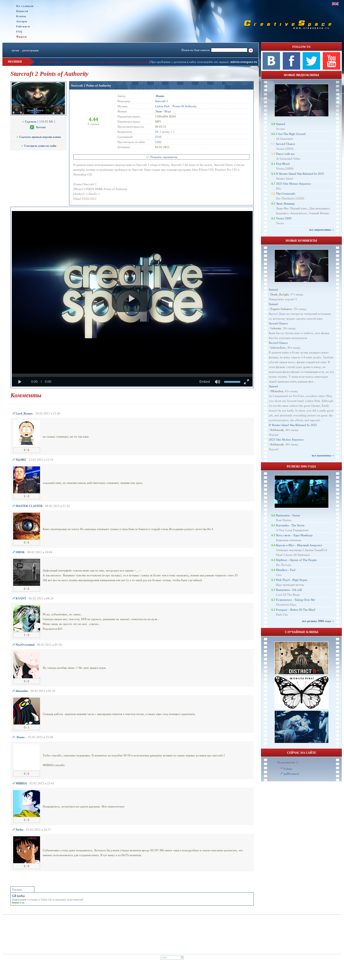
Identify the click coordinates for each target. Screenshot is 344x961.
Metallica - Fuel (285, 569)
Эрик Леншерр (285, 203)
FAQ (19, 31)
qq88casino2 (291, 773)
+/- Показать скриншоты (161, 157)
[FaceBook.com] (291, 68)
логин (15, 50)
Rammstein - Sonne (288, 515)
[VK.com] (271, 68)
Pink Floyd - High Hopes (291, 579)
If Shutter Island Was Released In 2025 (300, 173)
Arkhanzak (277, 429)
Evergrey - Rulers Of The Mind (295, 609)
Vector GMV (284, 218)
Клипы (21, 16)
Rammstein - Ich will (289, 589)
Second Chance (285, 143)
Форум (21, 36)
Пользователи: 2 (287, 762)
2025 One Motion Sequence (293, 183)
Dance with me (285, 153)
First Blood (283, 163)
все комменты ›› (323, 455)
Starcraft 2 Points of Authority (91, 85)
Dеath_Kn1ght (279, 294)
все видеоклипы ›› (321, 229)
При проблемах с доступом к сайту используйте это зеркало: (190, 61)
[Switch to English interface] (335, 3)
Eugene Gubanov (281, 308)
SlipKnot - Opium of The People (296, 560)
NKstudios (276, 391)
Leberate (275, 328)
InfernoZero (278, 347)
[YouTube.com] (331, 68)
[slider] (132, 375)
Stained (280, 124)
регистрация (30, 50)
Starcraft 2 (161, 101)
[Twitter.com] (311, 68)
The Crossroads (285, 193)
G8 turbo (18, 896)
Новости (22, 11)
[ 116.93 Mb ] (40, 121)
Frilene (288, 768)
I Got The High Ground (291, 133)
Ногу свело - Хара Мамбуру (294, 535)
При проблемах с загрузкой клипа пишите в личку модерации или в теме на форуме (94, 61)
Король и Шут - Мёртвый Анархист (299, 545)
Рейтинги (23, 26)
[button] (132, 298)
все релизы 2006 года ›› (318, 621)
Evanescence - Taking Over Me (295, 599)
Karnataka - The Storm (290, 525)
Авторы (21, 21)
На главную (25, 6)
